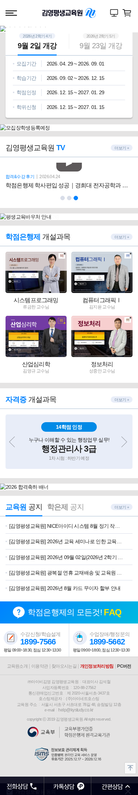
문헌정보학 (93, 19)
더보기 (120, 148)
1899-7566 (38, 641)
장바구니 (126, 12)
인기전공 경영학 (63, 19)
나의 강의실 (114, 12)
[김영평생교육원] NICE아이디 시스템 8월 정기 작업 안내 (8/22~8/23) (66, 526)
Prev (13, 444)
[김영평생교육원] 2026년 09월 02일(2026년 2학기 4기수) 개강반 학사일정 (66, 557)
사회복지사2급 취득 (51, 19)
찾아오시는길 (64, 666)
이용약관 (39, 666)
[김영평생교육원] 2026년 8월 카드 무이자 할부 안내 (64, 588)
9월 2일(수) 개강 (45, 19)
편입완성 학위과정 (57, 19)
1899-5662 (107, 641)
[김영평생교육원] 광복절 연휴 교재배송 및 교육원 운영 (66, 573)
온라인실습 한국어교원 (87, 19)
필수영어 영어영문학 (81, 19)
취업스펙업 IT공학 (69, 19)
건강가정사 (75, 19)
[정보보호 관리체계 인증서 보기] (69, 754)
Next (125, 444)
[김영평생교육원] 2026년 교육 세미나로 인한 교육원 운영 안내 (66, 541)
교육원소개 (17, 666)
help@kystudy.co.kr (75, 710)
